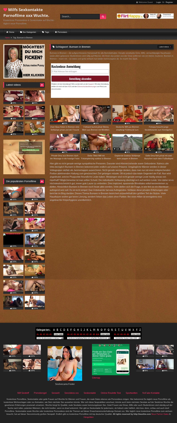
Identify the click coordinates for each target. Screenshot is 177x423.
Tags (47, 32)
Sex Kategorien (29, 32)
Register (169, 2)
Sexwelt (55, 393)
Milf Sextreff (23, 393)
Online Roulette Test (111, 393)
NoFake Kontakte (151, 393)
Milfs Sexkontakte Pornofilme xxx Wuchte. (26, 12)
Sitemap (96, 378)
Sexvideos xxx (71, 393)
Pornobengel (40, 393)
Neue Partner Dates (160, 414)
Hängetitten (89, 417)
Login (158, 2)
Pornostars (62, 32)
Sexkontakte (90, 393)
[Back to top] (168, 414)
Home (11, 32)
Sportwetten (131, 393)
